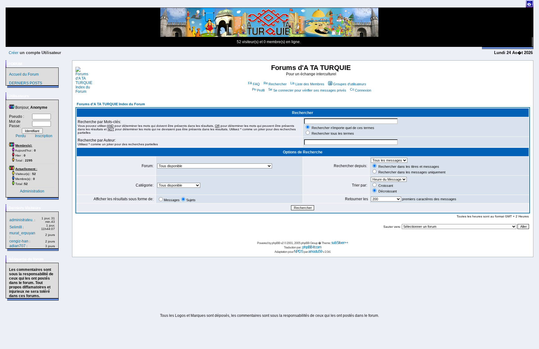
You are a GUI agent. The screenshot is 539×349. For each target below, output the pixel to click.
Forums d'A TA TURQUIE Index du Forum (111, 104)
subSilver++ (339, 243)
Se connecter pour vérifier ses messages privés (309, 90)
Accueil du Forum (24, 74)
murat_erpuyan (22, 233)
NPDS (298, 251)
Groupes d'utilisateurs (349, 84)
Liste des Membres (309, 84)
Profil (261, 90)
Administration (32, 191)
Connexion (363, 90)
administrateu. (21, 220)
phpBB (276, 243)
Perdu (21, 136)
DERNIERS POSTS (25, 83)
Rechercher (278, 84)
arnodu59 (315, 251)
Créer (13, 53)
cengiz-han (18, 241)
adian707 (17, 246)
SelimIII (15, 227)
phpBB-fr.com (311, 247)
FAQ (256, 84)
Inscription (43, 136)
